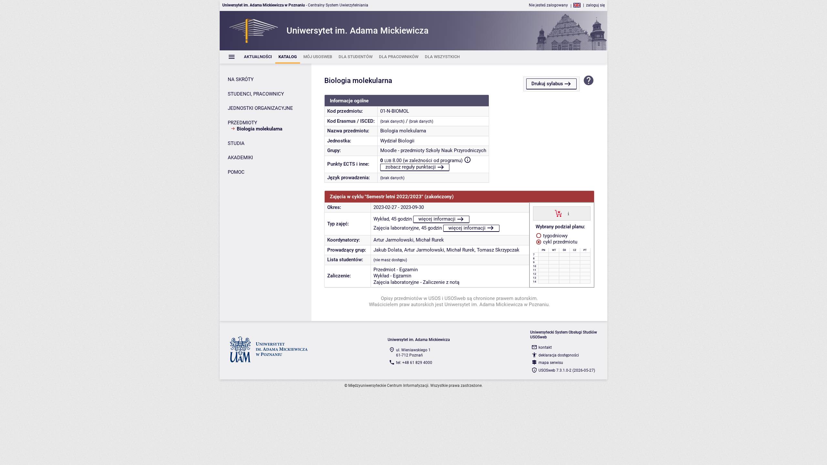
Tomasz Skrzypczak (498, 250)
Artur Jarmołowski (393, 240)
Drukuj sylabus (547, 84)
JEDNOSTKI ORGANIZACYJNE (260, 108)
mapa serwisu (551, 362)
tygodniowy (555, 236)
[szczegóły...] (568, 213)
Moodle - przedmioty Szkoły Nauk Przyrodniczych (433, 150)
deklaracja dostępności (559, 355)
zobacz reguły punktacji (410, 167)
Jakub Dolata (387, 250)
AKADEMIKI (240, 157)
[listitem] (258, 57)
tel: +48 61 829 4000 (414, 362)
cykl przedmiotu (559, 242)
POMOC (236, 172)
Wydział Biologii (397, 141)
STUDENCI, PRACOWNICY (256, 94)
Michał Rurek (430, 240)
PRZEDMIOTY (242, 123)
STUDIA (236, 143)
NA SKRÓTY (241, 79)
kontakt (545, 347)
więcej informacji (436, 219)
